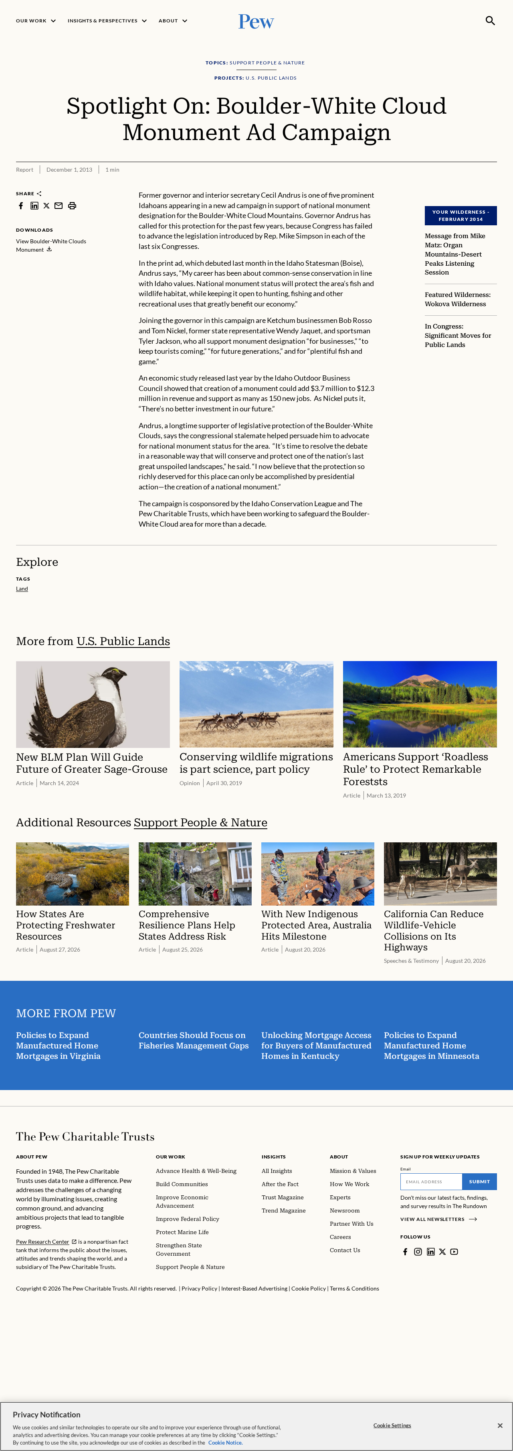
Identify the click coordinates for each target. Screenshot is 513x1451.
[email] (58, 205)
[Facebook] (405, 1252)
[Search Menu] (490, 20)
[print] (72, 205)
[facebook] (21, 205)
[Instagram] (418, 1252)
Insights (274, 1157)
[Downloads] (491, 185)
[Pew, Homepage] (256, 20)
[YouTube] (454, 1252)
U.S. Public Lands (123, 641)
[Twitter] (442, 1251)
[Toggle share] (471, 185)
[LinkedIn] (431, 1252)
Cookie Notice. (225, 1442)
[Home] (85, 1136)
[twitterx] (46, 205)
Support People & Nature (200, 822)
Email (405, 1169)
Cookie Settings (392, 1425)
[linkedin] (34, 205)
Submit (479, 1181)
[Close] (500, 1426)
